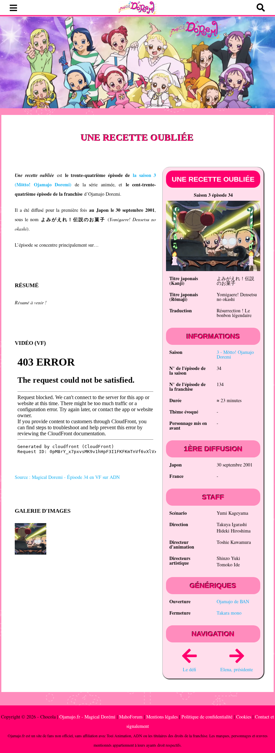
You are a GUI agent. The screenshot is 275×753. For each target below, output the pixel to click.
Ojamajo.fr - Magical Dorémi (87, 716)
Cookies (243, 716)
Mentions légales (162, 716)
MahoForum (131, 716)
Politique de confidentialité (206, 716)
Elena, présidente (236, 669)
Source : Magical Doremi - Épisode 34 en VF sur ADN (67, 477)
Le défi (189, 669)
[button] (13, 8)
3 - (235, 354)
